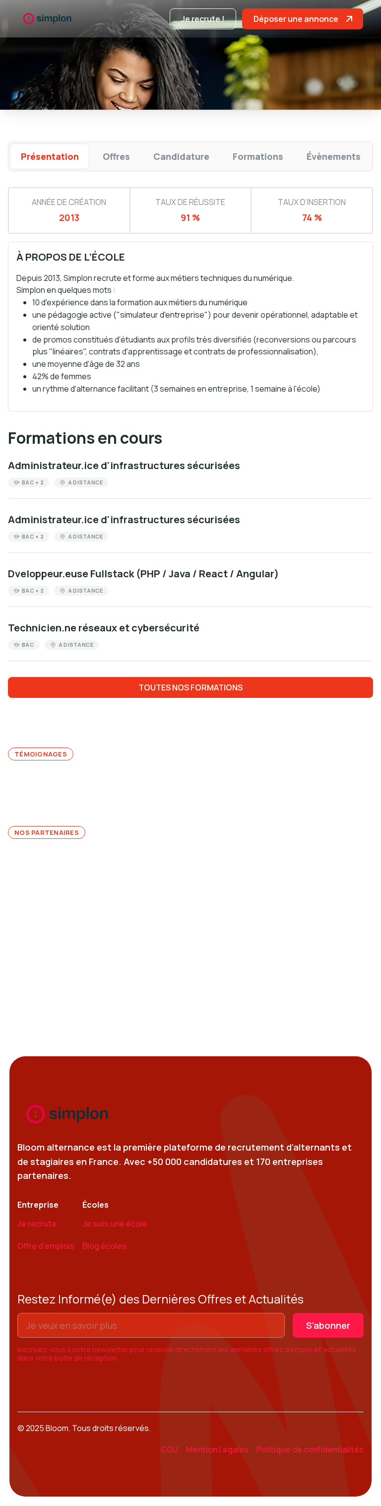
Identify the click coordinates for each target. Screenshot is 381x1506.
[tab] (49, 156)
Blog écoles (104, 1245)
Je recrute (37, 1223)
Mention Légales (217, 1449)
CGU (169, 1449)
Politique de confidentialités (310, 1449)
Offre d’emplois (45, 1245)
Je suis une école (114, 1223)
